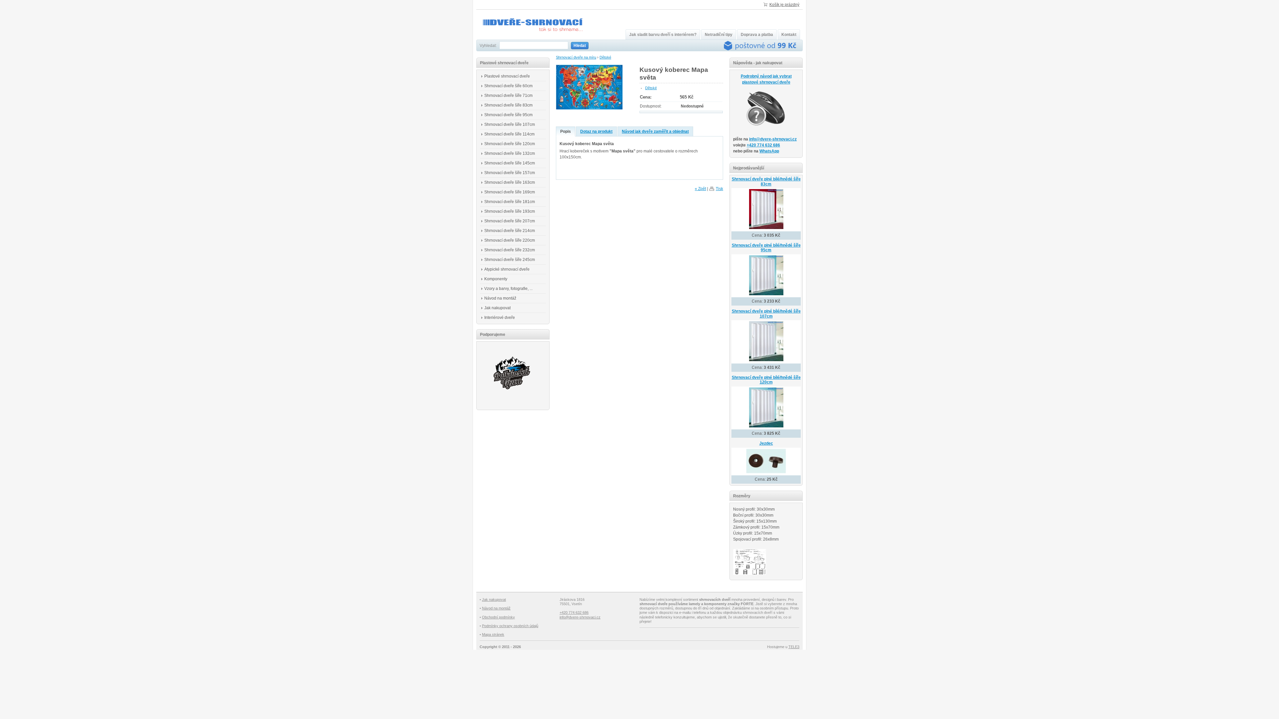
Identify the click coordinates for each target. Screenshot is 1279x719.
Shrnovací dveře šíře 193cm (509, 211)
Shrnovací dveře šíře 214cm (509, 230)
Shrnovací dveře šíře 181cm (509, 201)
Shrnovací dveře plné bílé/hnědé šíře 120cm (766, 380)
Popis (565, 131)
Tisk (719, 188)
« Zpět (700, 188)
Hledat (580, 45)
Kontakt (788, 34)
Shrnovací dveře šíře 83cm (508, 105)
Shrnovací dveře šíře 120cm (509, 143)
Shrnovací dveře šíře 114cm (509, 134)
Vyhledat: (488, 45)
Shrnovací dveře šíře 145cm (509, 163)
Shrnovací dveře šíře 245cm (509, 259)
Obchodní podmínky (498, 617)
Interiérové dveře (499, 317)
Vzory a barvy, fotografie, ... (508, 288)
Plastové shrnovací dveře (507, 76)
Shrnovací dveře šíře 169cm (509, 192)
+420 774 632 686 (763, 145)
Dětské (605, 57)
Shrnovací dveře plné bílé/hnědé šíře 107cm (766, 314)
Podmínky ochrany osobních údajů (510, 626)
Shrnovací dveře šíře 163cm (509, 182)
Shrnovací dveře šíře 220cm (509, 240)
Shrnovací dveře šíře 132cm (509, 153)
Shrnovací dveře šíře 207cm (509, 221)
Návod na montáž (500, 298)
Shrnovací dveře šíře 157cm (509, 172)
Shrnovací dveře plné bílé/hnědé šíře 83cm (766, 181)
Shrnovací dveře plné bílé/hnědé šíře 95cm (766, 248)
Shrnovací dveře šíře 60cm (508, 86)
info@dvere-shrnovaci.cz (773, 139)
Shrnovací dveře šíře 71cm (508, 95)
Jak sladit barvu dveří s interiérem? (662, 34)
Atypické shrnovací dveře (507, 269)
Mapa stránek (493, 634)
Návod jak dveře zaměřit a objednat (655, 131)
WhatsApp (769, 151)
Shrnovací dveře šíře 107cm (509, 124)
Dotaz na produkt (596, 131)
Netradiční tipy (718, 34)
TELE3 (793, 647)
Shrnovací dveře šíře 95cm (508, 115)
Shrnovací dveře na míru (576, 57)
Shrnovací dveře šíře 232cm (509, 250)
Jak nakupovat (497, 308)
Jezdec (766, 443)
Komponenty (495, 279)
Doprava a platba (757, 34)
